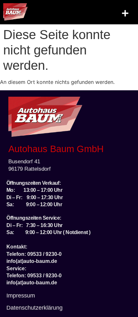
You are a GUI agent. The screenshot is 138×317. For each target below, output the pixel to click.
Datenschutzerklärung (34, 308)
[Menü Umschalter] (125, 13)
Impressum (20, 295)
